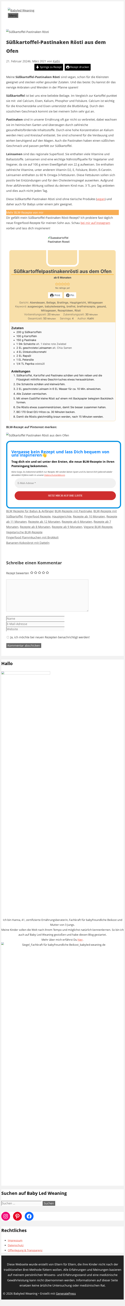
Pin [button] (71, 295)
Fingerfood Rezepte (37, 516)
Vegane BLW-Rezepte (98, 527)
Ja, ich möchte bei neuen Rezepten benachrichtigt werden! (49, 637)
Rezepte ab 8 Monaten (35, 527)
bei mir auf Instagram (95, 223)
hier (80, 939)
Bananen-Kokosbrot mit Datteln (27, 543)
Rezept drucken (79, 67)
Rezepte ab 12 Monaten (44, 522)
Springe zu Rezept (50, 67)
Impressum (15, 1240)
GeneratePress (66, 1293)
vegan (101, 199)
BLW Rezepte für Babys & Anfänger (30, 511)
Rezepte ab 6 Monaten (77, 522)
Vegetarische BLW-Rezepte (24, 532)
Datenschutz (16, 1245)
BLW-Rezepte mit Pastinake (73, 511)
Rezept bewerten (17, 573)
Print (57, 295)
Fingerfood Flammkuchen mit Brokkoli (32, 537)
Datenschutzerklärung (54, 475)
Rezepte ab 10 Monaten (89, 516)
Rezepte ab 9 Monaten (67, 527)
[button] (56, 283)
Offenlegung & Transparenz (25, 1250)
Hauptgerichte (61, 516)
